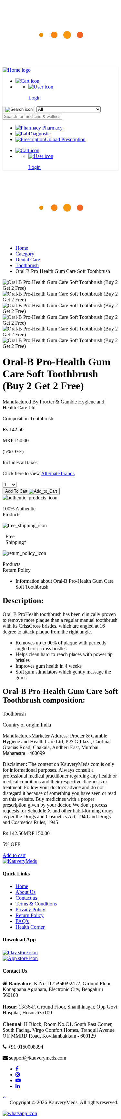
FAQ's (22, 921)
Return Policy (29, 915)
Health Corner (30, 927)
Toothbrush (27, 265)
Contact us (26, 898)
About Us (25, 892)
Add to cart (14, 855)
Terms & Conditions (36, 903)
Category (24, 253)
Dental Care (27, 259)
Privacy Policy (30, 909)
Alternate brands (58, 473)
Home (21, 248)
